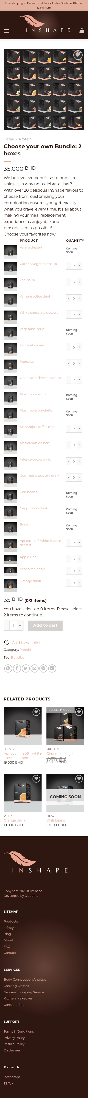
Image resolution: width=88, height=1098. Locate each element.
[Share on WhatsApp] (8, 668)
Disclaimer (12, 1050)
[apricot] (10, 545)
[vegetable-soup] (10, 333)
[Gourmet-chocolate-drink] (10, 480)
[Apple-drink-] (10, 559)
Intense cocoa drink (35, 459)
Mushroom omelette (36, 410)
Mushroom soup (33, 394)
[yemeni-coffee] (10, 301)
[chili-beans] (10, 496)
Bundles (17, 657)
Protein (25, 139)
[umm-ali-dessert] (10, 349)
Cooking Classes (16, 986)
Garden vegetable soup (38, 264)
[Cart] (81, 30)
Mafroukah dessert (35, 443)
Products (11, 921)
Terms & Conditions (19, 1031)
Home (9, 139)
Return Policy (14, 1044)
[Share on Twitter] (26, 668)
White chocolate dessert (39, 312)
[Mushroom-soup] (10, 398)
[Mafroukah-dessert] (10, 447)
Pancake (27, 361)
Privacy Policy (14, 1038)
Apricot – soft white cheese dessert (23, 755)
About (8, 940)
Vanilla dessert (31, 247)
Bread (25, 524)
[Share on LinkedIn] (52, 668)
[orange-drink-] (10, 585)
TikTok (8, 1083)
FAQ (7, 946)
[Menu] (7, 31)
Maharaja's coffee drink (38, 427)
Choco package (59, 754)
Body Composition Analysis (25, 979)
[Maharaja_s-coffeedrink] (10, 431)
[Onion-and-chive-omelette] (10, 382)
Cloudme (31, 896)
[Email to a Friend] (35, 668)
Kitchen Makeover (18, 998)
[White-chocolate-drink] (10, 317)
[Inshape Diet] (44, 23)
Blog (7, 934)
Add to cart (45, 625)
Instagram (12, 1077)
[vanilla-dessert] (10, 252)
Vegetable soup (32, 329)
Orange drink (30, 581)
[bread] (10, 529)
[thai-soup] (10, 284)
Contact (10, 953)
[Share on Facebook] (17, 668)
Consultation (14, 1005)
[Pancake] (10, 366)
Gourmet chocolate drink (39, 475)
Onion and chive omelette (40, 378)
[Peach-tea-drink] (10, 571)
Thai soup (27, 280)
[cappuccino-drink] (10, 512)
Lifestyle (10, 928)
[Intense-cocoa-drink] (10, 464)
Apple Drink (29, 557)
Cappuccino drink (34, 508)
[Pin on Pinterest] (43, 668)
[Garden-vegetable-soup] (10, 268)
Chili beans (28, 492)
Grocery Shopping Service (24, 992)
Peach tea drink (32, 569)
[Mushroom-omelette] (10, 415)
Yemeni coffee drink (35, 296)
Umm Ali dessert (33, 345)
